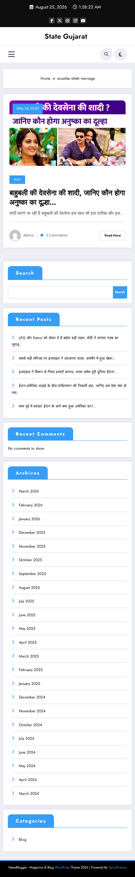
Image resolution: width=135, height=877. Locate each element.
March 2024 (29, 793)
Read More (113, 235)
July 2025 (26, 601)
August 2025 (29, 587)
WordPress (62, 867)
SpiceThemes (118, 867)
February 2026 (31, 505)
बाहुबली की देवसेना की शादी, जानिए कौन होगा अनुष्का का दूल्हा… (67, 197)
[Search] (106, 54)
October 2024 (30, 725)
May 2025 (27, 628)
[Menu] (11, 54)
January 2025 (29, 683)
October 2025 (30, 560)
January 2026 (29, 519)
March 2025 (29, 656)
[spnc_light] (120, 54)
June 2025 (27, 615)
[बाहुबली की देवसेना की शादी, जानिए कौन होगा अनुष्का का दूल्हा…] (67, 133)
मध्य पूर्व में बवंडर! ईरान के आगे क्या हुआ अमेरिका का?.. (57, 406)
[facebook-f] (52, 20)
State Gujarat (66, 36)
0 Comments (57, 235)
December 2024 (32, 697)
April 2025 (28, 642)
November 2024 (32, 711)
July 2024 (26, 738)
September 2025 (32, 574)
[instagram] (75, 20)
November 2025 (32, 546)
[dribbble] (67, 20)
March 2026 (29, 491)
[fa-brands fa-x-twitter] (59, 20)
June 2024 (27, 752)
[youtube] (83, 20)
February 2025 (31, 670)
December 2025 (32, 532)
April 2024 (28, 780)
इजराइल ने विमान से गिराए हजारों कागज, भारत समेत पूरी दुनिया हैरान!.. (68, 372)
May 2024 (27, 766)
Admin (28, 235)
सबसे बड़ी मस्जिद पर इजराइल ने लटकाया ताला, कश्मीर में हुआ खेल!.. (67, 358)
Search (25, 273)
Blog (17, 179)
